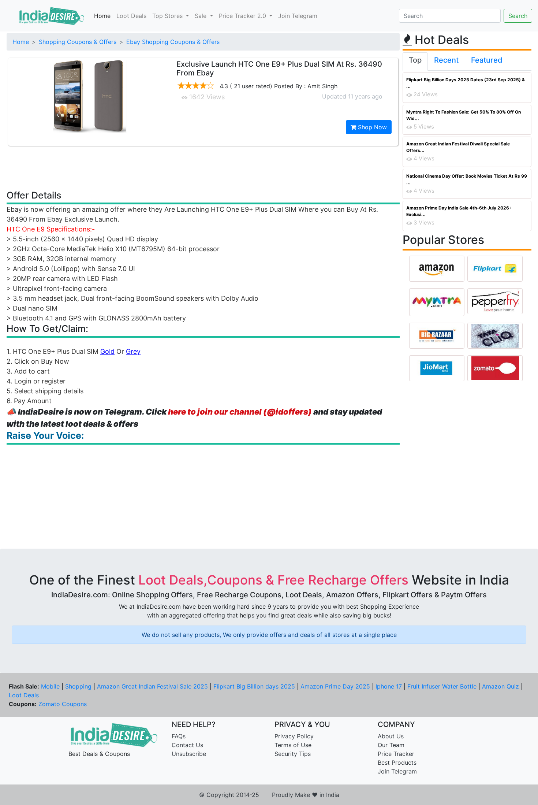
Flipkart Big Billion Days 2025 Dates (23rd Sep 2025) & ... (465, 83)
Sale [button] (201, 15)
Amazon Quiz (500, 686)
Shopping (78, 686)
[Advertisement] (203, 167)
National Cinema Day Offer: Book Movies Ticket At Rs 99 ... (466, 179)
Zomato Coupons (62, 704)
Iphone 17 (389, 686)
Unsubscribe (189, 753)
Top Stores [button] (168, 15)
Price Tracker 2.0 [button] (243, 15)
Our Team (391, 745)
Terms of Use (292, 745)
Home (102, 15)
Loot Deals (131, 15)
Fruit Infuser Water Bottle (442, 686)
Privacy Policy (294, 736)
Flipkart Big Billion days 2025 (254, 686)
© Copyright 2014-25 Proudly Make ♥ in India (269, 794)
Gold (107, 351)
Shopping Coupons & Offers (77, 41)
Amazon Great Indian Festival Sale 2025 (152, 686)
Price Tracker (396, 753)
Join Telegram (297, 15)
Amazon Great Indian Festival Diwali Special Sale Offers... (458, 147)
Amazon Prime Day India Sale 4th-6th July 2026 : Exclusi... (459, 211)
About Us (391, 736)
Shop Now (371, 127)
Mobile (50, 686)
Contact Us (187, 745)
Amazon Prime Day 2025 (335, 686)
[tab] (415, 61)
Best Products (397, 762)
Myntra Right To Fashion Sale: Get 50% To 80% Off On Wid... (463, 115)
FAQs (179, 736)
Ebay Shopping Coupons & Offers (173, 41)
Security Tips (292, 753)
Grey (133, 351)
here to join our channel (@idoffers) (240, 411)
